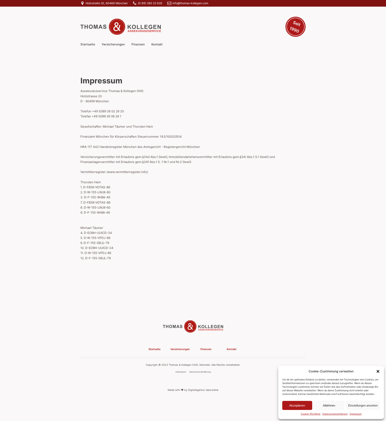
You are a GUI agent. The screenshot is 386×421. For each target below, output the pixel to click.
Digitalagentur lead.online (203, 389)
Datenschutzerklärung (335, 413)
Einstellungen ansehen (363, 405)
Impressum (356, 413)
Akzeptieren (297, 405)
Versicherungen (113, 44)
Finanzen (138, 44)
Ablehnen (329, 405)
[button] (378, 371)
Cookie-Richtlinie (310, 413)
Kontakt (157, 44)
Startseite (87, 44)
